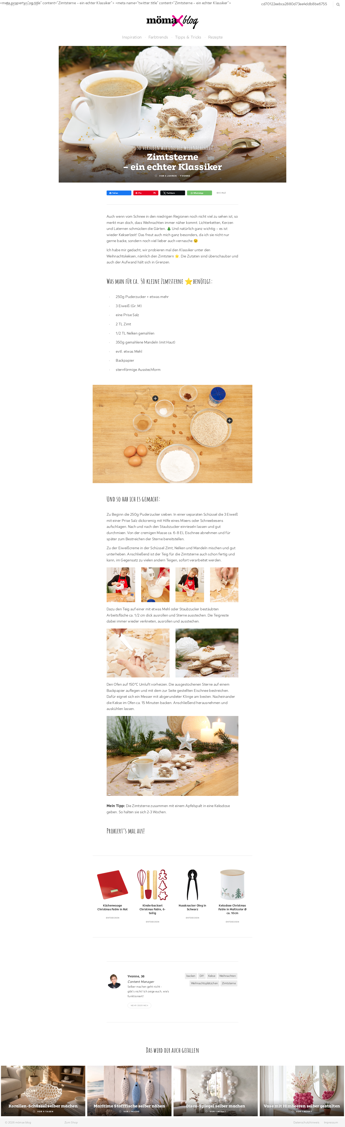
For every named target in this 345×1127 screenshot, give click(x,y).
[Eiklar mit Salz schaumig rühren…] (123, 586)
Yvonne (185, 176)
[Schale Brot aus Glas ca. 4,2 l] (230, 421)
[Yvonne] (116, 981)
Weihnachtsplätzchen (204, 983)
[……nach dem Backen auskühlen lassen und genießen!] (208, 654)
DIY (202, 976)
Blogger (12, 4)
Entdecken (112, 917)
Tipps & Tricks (188, 37)
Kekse (211, 976)
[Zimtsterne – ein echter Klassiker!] (174, 757)
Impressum (331, 1122)
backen (190, 976)
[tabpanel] (43, 1091)
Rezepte (215, 37)
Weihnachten (227, 976)
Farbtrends (158, 37)
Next (337, 1091)
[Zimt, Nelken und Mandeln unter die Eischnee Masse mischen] (191, 586)
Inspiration (132, 37)
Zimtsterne (229, 983)
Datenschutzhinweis (306, 1122)
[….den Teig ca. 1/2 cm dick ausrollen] (226, 586)
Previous (7, 1091)
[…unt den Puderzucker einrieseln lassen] (157, 586)
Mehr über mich (139, 1005)
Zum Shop (30, 4)
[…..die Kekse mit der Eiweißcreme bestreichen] (140, 654)
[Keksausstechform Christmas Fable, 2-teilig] (155, 398)
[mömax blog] (172, 21)
